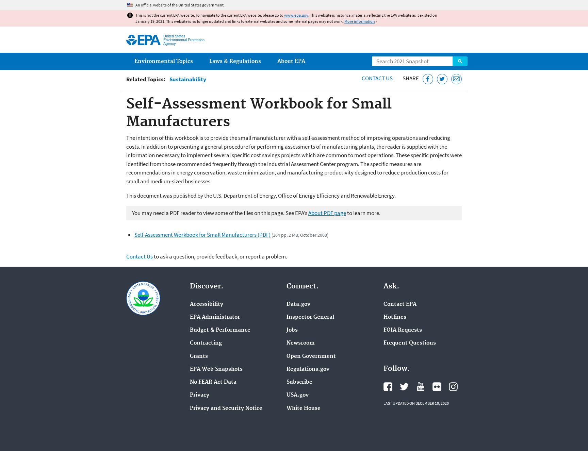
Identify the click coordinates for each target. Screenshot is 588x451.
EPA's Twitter (404, 386)
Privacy (199, 395)
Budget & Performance (220, 330)
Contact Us (377, 78)
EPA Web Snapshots (216, 369)
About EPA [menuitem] (291, 61)
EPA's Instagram (453, 386)
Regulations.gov (308, 369)
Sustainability (187, 79)
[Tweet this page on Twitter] (442, 79)
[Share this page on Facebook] (428, 79)
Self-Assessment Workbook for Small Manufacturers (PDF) (202, 234)
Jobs (292, 330)
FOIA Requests (402, 330)
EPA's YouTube (420, 386)
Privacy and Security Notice (226, 408)
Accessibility (206, 304)
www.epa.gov (296, 15)
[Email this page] (456, 79)
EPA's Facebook (387, 386)
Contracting (206, 343)
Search (460, 61)
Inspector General (310, 317)
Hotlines (394, 317)
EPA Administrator (215, 317)
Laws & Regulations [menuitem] (235, 61)
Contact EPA (399, 304)
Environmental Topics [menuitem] (163, 61)
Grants (199, 356)
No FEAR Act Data (213, 382)
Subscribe (299, 382)
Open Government (311, 356)
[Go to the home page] (143, 40)
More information (359, 21)
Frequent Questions (409, 343)
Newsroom (301, 343)
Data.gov (298, 304)
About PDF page (327, 213)
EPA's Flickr (436, 386)
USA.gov (298, 395)
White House (304, 408)
